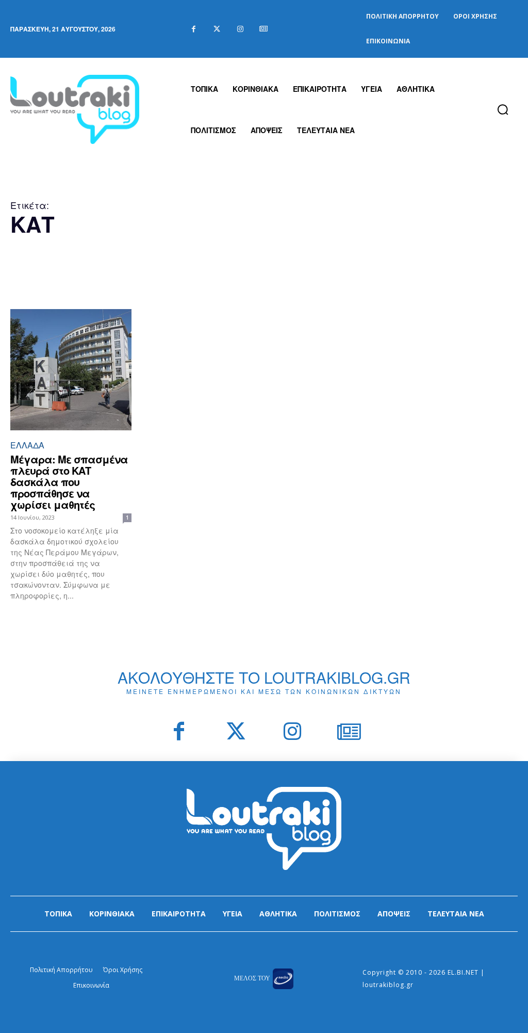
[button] (503, 109)
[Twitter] (217, 29)
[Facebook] (194, 29)
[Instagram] (240, 29)
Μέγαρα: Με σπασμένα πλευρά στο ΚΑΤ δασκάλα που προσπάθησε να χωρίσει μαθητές (69, 481)
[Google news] (263, 29)
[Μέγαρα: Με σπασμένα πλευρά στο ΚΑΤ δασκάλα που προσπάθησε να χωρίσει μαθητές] (70, 369)
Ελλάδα (27, 445)
